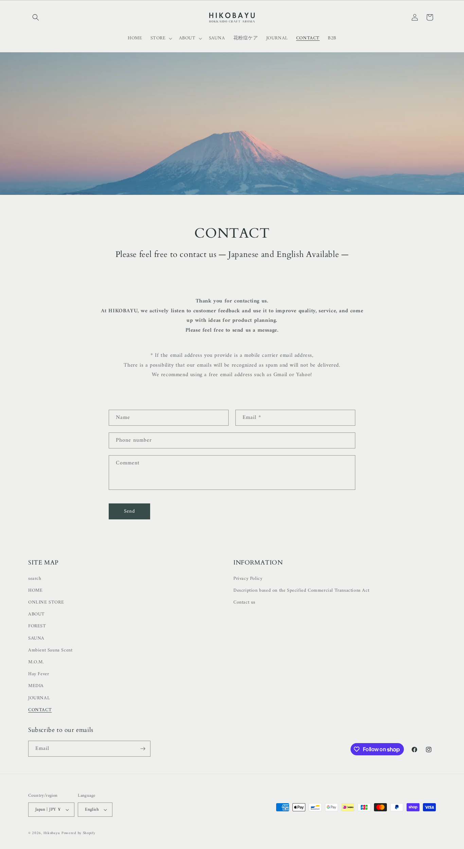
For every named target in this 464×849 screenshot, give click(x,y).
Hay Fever (38, 674)
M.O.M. (36, 662)
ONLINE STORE (46, 602)
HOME (35, 590)
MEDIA (36, 686)
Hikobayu (51, 833)
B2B (332, 38)
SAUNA (36, 638)
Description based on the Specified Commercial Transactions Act (301, 590)
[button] (35, 17)
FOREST (37, 626)
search (34, 578)
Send (129, 511)
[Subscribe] (142, 749)
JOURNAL (39, 698)
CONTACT (40, 710)
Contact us (244, 602)
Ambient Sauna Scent (50, 650)
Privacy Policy (247, 578)
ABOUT (36, 614)
